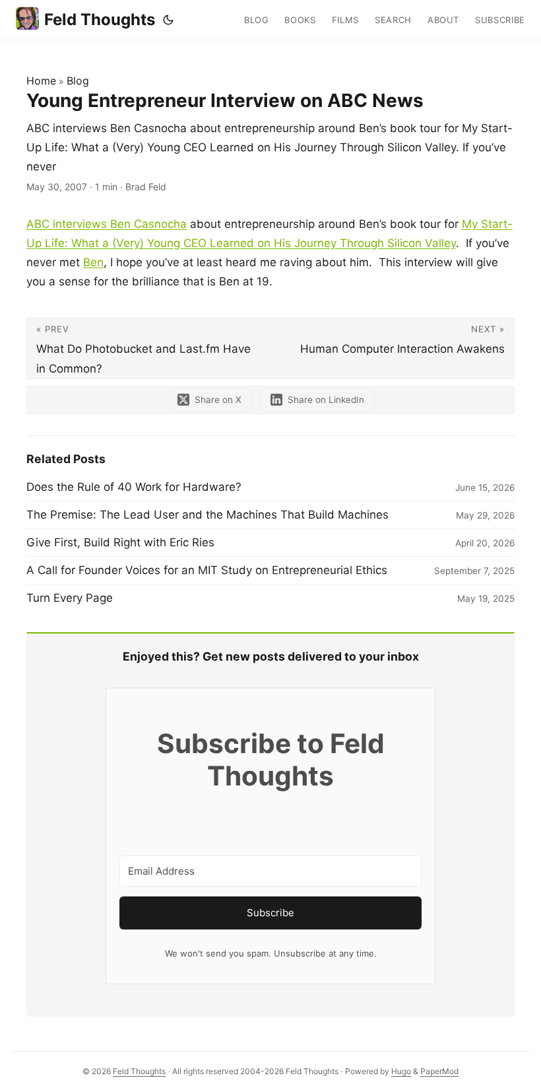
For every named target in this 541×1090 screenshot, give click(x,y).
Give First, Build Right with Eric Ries (120, 542)
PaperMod (439, 1071)
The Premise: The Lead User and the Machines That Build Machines (207, 514)
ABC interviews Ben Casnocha (106, 224)
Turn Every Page (69, 597)
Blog (78, 80)
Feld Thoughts (99, 19)
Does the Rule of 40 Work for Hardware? (133, 486)
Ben (93, 262)
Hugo (401, 1071)
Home (41, 80)
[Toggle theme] (168, 20)
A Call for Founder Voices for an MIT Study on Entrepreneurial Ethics (206, 570)
